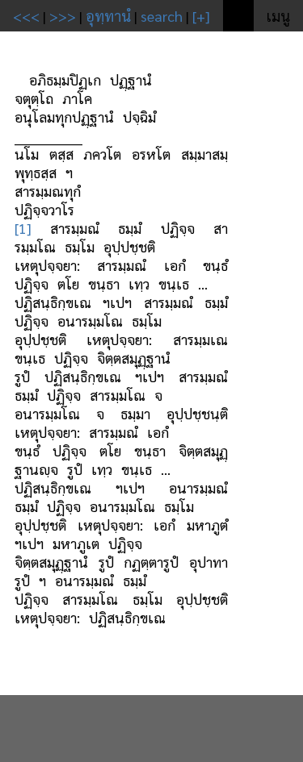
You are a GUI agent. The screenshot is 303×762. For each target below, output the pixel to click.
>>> (62, 15)
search (162, 15)
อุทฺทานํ (108, 15)
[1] (23, 228)
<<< (26, 15)
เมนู (278, 15)
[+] (201, 15)
